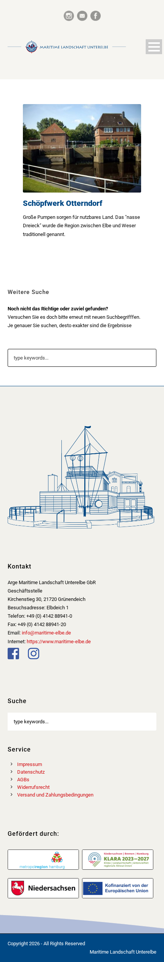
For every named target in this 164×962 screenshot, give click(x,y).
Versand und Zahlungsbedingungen (55, 795)
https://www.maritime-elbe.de (59, 641)
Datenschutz (31, 772)
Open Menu (154, 46)
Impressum (29, 764)
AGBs (23, 779)
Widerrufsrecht (33, 787)
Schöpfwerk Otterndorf (62, 203)
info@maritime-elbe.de (46, 633)
